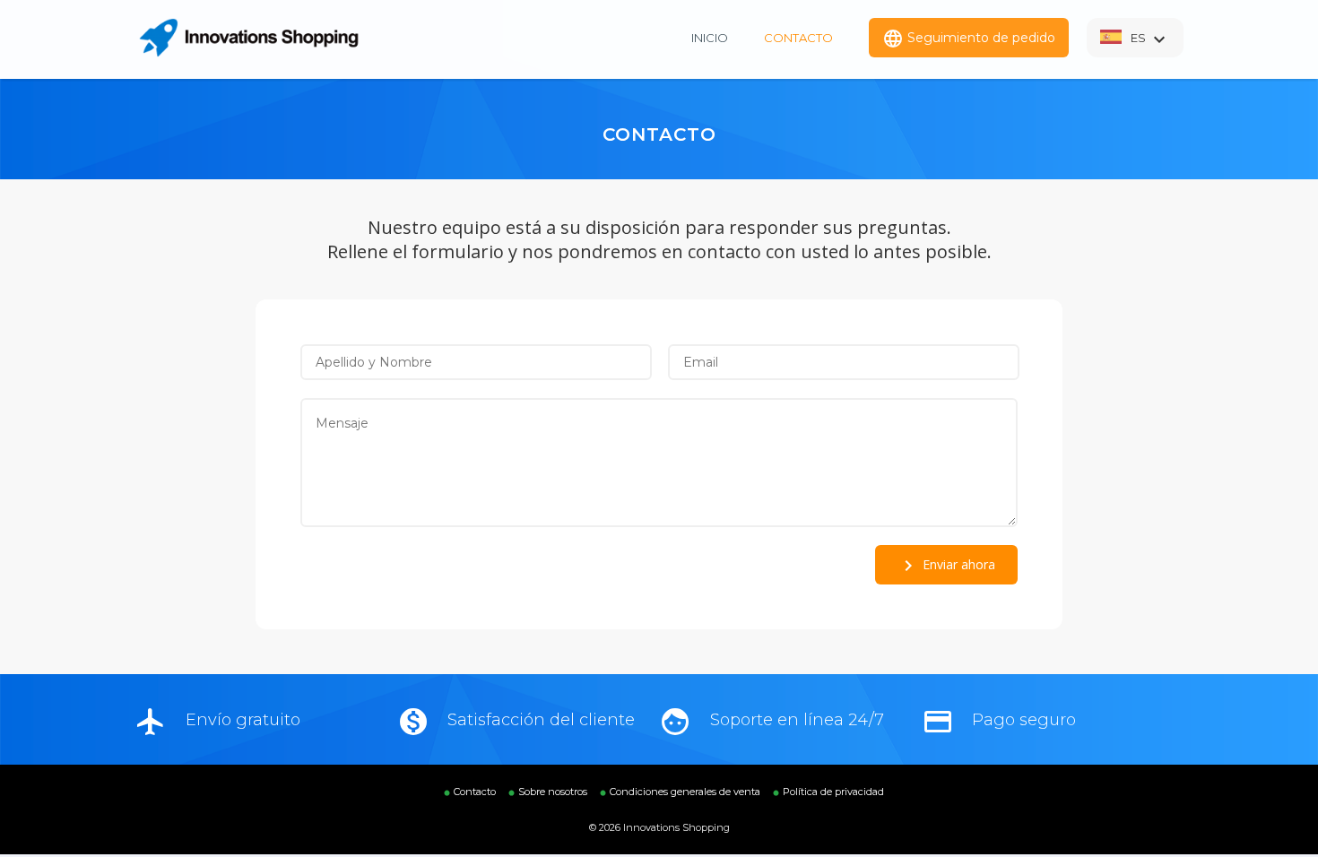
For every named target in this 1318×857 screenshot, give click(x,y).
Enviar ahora (946, 565)
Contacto (798, 37)
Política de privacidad (833, 791)
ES (1150, 39)
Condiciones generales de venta (685, 791)
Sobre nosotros (552, 791)
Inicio (709, 37)
